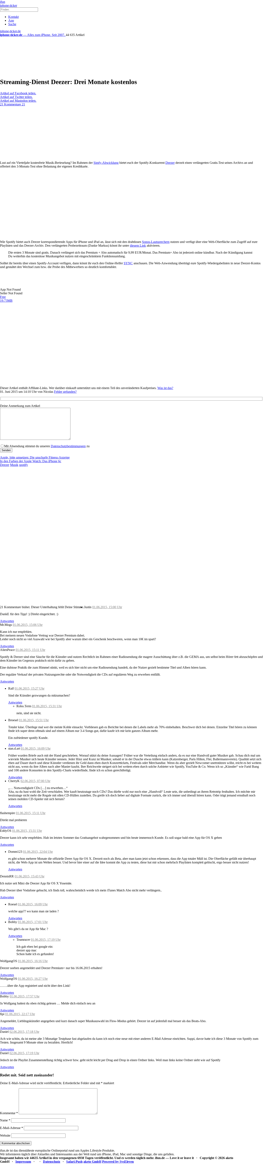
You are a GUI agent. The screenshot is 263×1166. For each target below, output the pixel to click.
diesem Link (138, 245)
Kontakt (13, 16)
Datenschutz (51, 1161)
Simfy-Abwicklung (106, 162)
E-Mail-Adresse (11, 1128)
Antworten (7, 621)
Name (5, 1120)
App (11, 20)
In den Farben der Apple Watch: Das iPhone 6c (30, 461)
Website (5, 1135)
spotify (23, 465)
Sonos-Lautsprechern (156, 242)
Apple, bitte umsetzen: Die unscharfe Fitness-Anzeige (35, 457)
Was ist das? (165, 388)
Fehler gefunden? (65, 391)
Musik (14, 465)
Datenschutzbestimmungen (68, 446)
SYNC (128, 263)
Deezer (170, 162)
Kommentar (9, 1113)
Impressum (23, 1161)
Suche (12, 24)
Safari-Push (74, 1161)
